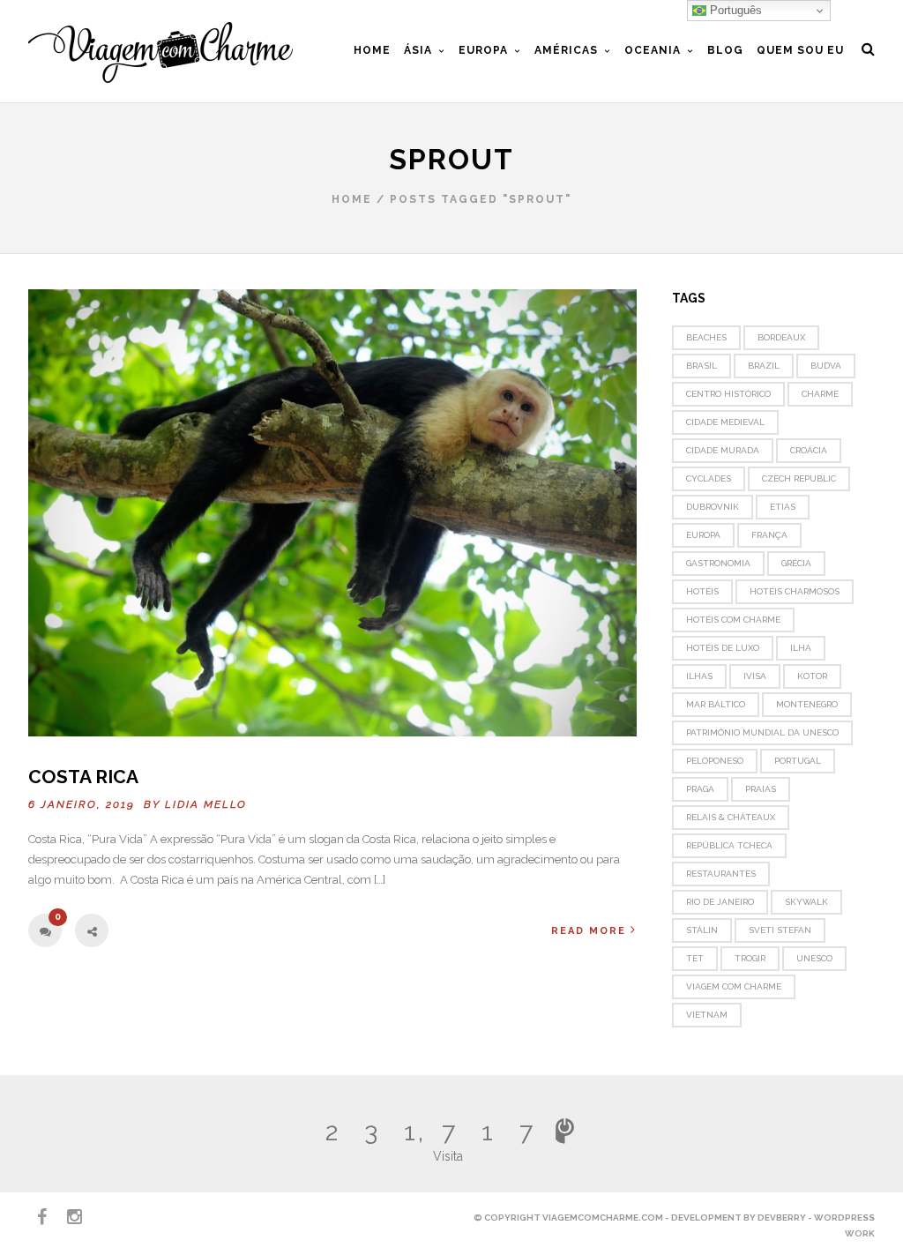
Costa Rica (83, 777)
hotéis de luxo (722, 648)
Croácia (808, 450)
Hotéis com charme (733, 619)
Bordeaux (781, 337)
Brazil (764, 365)
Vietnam (707, 1015)
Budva (825, 365)
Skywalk (806, 902)
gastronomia (718, 563)
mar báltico (715, 704)
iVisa (754, 676)
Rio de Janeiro (720, 902)
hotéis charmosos (795, 591)
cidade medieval (725, 422)
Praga (700, 789)
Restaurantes (721, 873)
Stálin (702, 930)
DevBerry (781, 1217)
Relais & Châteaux (730, 817)
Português (734, 10)
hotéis (702, 591)
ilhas (699, 676)
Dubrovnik (712, 507)
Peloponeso (714, 761)
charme (820, 394)
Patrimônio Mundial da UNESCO (762, 732)
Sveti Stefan (780, 930)
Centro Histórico (728, 394)
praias (760, 789)
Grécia (796, 563)
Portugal (797, 761)
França (769, 535)
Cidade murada (722, 450)
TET (695, 958)
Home (352, 199)
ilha (800, 648)
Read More (588, 931)
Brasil (701, 365)
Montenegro (807, 704)
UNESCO (814, 958)
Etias (782, 507)
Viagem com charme (733, 986)
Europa (703, 535)
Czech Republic (799, 478)
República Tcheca (729, 845)
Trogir (750, 958)
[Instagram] (67, 1217)
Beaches (706, 337)
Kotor (812, 676)
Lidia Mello (206, 804)
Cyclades (708, 478)
